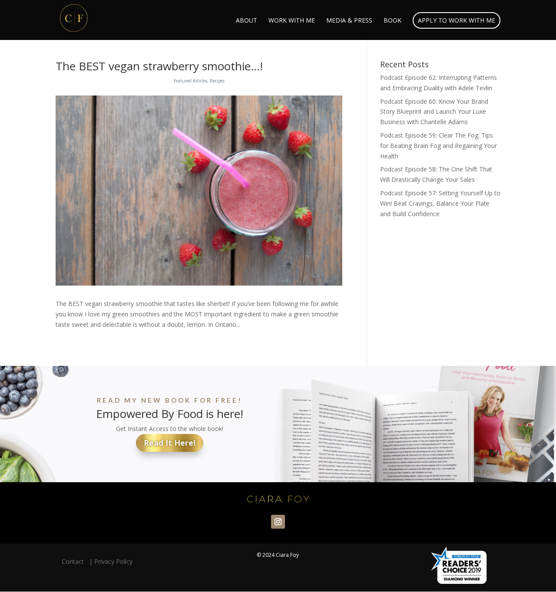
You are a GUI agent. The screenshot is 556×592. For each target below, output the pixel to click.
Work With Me (291, 20)
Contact (74, 561)
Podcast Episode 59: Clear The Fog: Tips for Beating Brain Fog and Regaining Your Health (438, 145)
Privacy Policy (113, 561)
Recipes (217, 81)
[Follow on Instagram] (278, 522)
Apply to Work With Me (456, 20)
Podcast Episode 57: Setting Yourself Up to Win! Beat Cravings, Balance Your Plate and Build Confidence (440, 203)
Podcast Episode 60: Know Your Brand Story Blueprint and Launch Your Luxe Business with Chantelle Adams (434, 111)
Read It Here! (169, 442)
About (246, 20)
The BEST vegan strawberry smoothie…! (159, 66)
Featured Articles (190, 81)
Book (392, 20)
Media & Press (349, 20)
